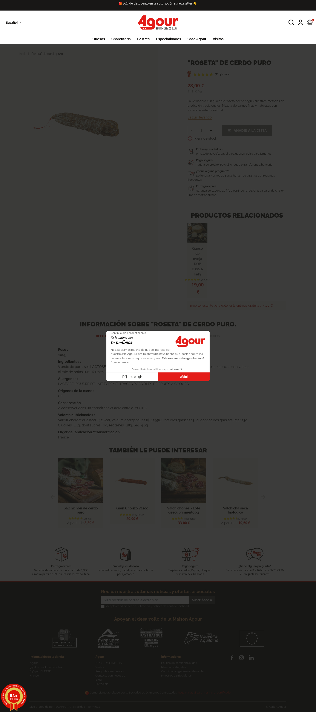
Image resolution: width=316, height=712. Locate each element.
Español (12, 22)
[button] (291, 22)
